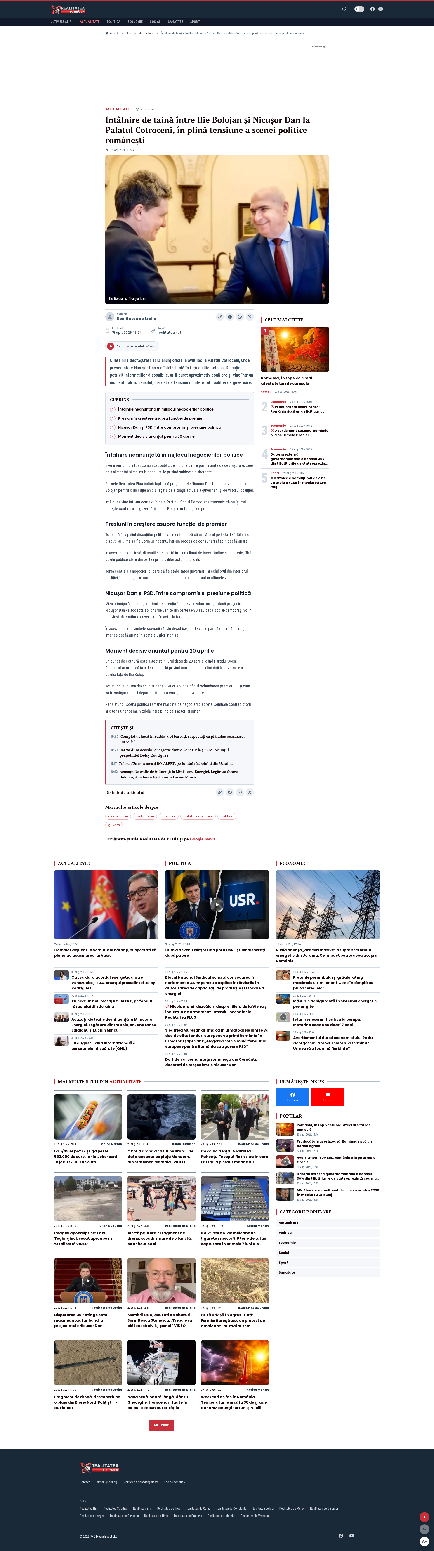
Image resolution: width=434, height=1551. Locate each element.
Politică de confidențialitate (141, 1482)
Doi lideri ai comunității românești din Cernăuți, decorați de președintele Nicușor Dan (211, 1062)
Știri (128, 33)
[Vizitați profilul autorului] (109, 316)
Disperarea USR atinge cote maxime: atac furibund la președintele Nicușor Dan (80, 1320)
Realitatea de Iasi (263, 1508)
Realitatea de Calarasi (324, 1508)
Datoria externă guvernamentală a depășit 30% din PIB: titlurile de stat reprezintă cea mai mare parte (300, 461)
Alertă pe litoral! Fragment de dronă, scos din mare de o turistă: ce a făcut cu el (159, 1238)
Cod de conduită (174, 1482)
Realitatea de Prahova (188, 1516)
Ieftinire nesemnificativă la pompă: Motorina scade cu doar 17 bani (327, 1022)
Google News (202, 839)
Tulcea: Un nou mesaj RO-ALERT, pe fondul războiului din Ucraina (176, 763)
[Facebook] (372, 9)
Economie (278, 402)
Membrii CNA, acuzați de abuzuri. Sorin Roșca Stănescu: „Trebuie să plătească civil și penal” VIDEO (159, 1320)
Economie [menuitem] (135, 22)
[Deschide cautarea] (344, 9)
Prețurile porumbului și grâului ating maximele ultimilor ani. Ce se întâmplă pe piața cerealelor (333, 983)
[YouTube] (380, 9)
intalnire (169, 816)
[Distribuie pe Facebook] (230, 317)
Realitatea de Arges (92, 1516)
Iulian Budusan (184, 1144)
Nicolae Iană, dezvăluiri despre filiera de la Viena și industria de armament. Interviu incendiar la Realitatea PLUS (216, 1012)
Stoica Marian (111, 1144)
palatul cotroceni (198, 816)
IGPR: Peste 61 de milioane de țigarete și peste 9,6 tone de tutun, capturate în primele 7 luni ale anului (234, 1241)
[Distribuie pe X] (250, 317)
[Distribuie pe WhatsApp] (240, 317)
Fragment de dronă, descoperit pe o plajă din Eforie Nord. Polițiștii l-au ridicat (87, 1402)
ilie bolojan (145, 816)
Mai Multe (161, 1425)
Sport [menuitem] (195, 22)
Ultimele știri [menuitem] (62, 22)
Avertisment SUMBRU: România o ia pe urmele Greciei (299, 432)
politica (227, 816)
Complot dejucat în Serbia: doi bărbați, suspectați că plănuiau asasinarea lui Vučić (182, 739)
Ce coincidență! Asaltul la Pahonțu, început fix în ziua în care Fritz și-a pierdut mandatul (234, 1157)
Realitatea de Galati (198, 1508)
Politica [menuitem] (113, 22)
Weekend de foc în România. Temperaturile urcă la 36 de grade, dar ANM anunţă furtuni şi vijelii (234, 1402)
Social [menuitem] (155, 22)
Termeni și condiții (106, 1482)
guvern (114, 825)
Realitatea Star (142, 1508)
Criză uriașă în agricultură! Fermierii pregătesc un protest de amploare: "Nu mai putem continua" (233, 1323)
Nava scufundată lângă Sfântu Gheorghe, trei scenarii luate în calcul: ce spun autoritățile (157, 1402)
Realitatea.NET (89, 1508)
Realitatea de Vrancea (255, 1516)
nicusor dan (118, 816)
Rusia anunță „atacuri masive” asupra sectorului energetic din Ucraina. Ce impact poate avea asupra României (326, 955)
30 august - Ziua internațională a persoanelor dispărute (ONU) (103, 1046)
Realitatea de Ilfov (168, 1508)
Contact (85, 1482)
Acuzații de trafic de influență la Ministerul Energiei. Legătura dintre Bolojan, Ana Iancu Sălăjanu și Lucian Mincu (179, 774)
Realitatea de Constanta (231, 1508)
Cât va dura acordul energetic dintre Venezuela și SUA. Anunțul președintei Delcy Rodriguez (174, 752)
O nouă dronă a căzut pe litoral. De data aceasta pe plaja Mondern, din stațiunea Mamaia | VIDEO (160, 1157)
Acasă (114, 33)
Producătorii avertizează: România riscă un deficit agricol (298, 409)
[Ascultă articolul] (424, 1517)
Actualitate (146, 33)
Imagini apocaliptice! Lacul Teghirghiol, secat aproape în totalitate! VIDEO (83, 1238)
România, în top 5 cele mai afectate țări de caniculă (286, 380)
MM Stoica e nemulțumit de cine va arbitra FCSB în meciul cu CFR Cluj (298, 482)
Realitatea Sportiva (116, 1508)
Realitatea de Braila (136, 318)
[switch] (359, 9)
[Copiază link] (220, 317)
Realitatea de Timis (156, 1516)
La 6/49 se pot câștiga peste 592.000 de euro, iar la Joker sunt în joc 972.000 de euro (86, 1157)
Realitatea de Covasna (124, 1516)
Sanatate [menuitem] (175, 22)
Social (266, 392)
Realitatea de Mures (292, 1508)
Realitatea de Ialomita (221, 1516)
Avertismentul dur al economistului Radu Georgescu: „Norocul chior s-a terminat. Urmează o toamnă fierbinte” (333, 1043)
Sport (275, 473)
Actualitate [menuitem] (90, 22)
